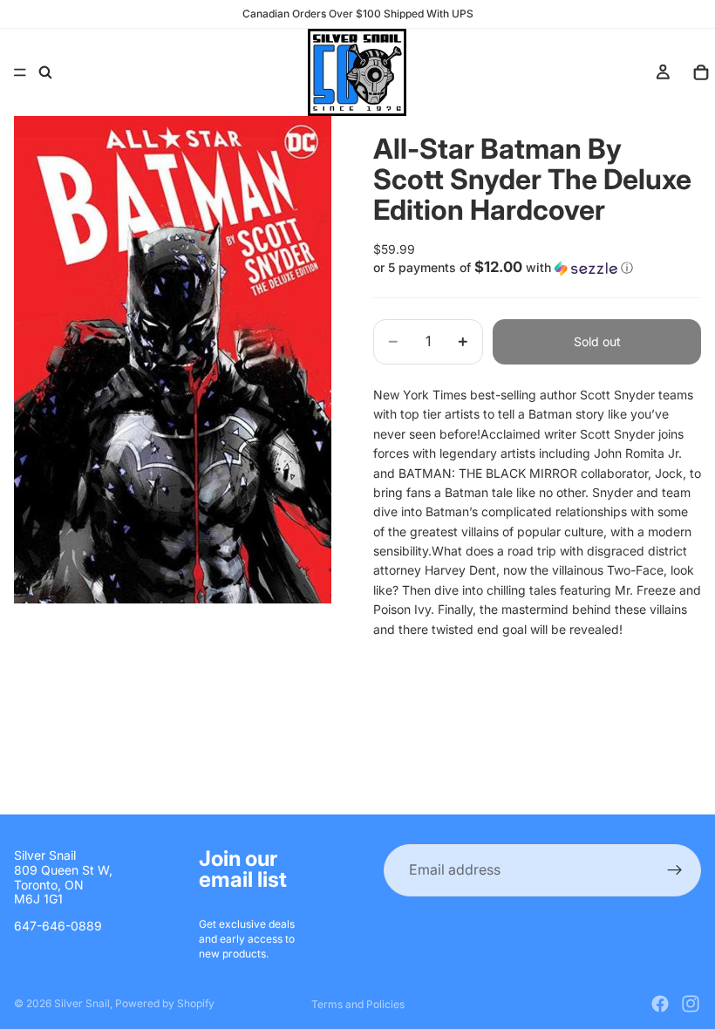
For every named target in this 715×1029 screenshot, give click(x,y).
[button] (537, 267)
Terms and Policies (358, 1004)
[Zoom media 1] (172, 359)
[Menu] (20, 72)
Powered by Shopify (164, 1003)
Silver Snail (82, 1003)
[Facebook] (660, 1003)
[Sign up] (675, 870)
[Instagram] (690, 1003)
